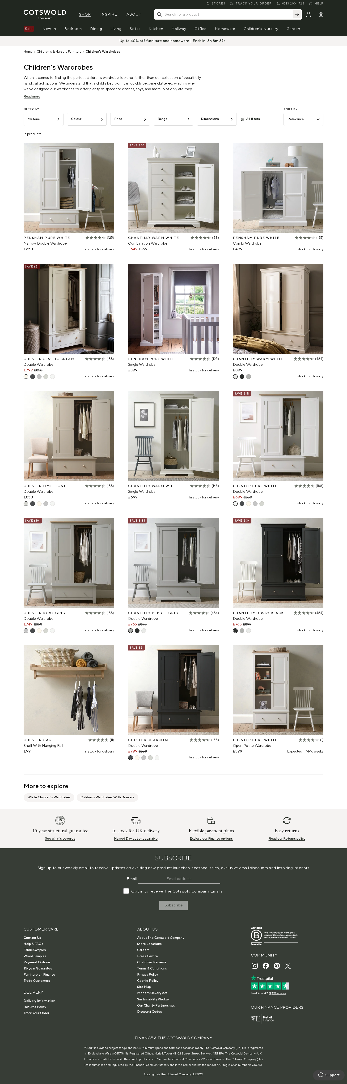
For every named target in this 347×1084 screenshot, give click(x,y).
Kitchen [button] (156, 28)
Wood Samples (35, 956)
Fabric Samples (35, 950)
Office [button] (201, 28)
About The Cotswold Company (160, 938)
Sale (29, 28)
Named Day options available (136, 839)
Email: (132, 878)
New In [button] (49, 28)
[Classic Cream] (26, 376)
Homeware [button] (225, 28)
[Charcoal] (32, 376)
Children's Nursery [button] (261, 28)
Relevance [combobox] (296, 119)
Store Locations (149, 944)
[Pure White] (52, 376)
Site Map (144, 987)
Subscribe (174, 905)
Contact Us (32, 938)
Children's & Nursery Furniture (59, 52)
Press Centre (147, 956)
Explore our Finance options (211, 839)
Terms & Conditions (152, 968)
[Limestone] (45, 376)
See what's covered (60, 839)
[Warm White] (235, 376)
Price (118, 119)
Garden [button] (293, 28)
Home (28, 52)
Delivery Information (39, 1001)
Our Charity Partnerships (156, 1005)
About (134, 14)
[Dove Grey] (39, 376)
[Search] (297, 14)
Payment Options (37, 962)
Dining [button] (96, 28)
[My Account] (308, 14)
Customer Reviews (151, 962)
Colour (76, 119)
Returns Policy (35, 1007)
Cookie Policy (147, 981)
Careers (143, 950)
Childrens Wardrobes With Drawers (107, 797)
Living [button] (116, 28)
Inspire (108, 14)
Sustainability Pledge (153, 999)
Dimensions (210, 119)
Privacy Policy (147, 975)
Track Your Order (36, 1013)
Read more (32, 96)
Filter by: (32, 109)
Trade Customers (37, 981)
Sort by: (291, 109)
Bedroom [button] (73, 28)
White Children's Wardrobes (49, 797)
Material (34, 119)
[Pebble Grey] (248, 376)
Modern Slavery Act (152, 993)
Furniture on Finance (39, 975)
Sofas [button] (135, 28)
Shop (85, 14)
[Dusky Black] (242, 376)
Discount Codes (149, 1012)
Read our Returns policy (287, 839)
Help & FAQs (33, 944)
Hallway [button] (179, 28)
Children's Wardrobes (102, 52)
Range (163, 119)
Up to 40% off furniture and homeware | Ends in (162, 40)
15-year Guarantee (38, 968)
